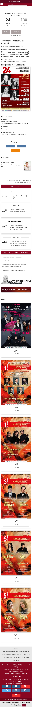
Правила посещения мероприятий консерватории (12, 259)
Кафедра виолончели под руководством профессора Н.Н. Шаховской (19, 212)
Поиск (6, 31)
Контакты (16, 660)
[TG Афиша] (16, 686)
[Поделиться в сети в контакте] (10, 146)
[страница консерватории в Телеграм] (6, 686)
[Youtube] (25, 686)
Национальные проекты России (11, 654)
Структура (16, 648)
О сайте (26, 657)
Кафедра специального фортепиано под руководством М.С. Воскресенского (18, 227)
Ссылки (20, 657)
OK (24, 705)
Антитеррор (26, 654)
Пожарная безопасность (10, 657)
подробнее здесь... (26, 182)
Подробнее (17, 705)
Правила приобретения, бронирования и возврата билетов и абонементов (14, 265)
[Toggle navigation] (28, 8)
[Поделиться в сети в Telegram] (21, 146)
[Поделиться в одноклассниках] (15, 150)
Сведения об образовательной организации (16, 651)
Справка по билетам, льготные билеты (13, 270)
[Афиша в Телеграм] (16, 695)
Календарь (16, 31)
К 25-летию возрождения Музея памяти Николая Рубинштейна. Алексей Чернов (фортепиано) (19, 243)
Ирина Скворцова (7, 162)
